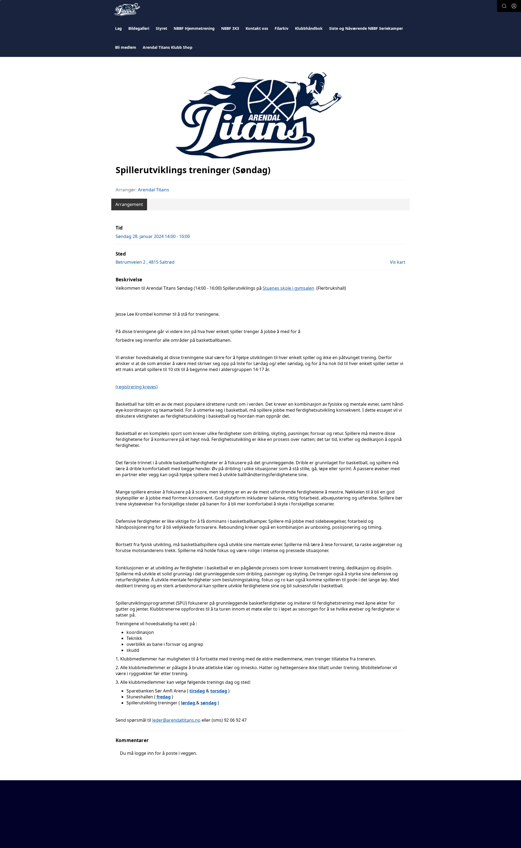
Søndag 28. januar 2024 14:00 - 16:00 (153, 236)
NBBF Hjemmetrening (194, 28)
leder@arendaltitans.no (176, 720)
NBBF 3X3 (230, 28)
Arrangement (129, 204)
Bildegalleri (138, 28)
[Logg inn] (514, 6)
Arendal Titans (153, 189)
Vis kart (397, 262)
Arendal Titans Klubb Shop (167, 47)
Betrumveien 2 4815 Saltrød (145, 262)
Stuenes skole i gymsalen (288, 288)
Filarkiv (281, 28)
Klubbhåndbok (309, 28)
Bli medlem (125, 47)
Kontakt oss (257, 28)
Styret (161, 28)
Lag (118, 28)
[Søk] (504, 6)
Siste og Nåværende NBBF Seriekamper (366, 28)
